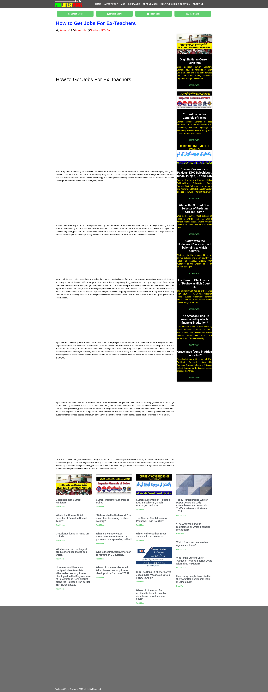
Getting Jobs (150, 4)
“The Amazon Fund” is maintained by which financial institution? (194, 319)
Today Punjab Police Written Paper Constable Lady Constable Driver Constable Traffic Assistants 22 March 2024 (192, 505)
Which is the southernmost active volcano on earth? (151, 535)
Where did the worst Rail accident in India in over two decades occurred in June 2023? (151, 594)
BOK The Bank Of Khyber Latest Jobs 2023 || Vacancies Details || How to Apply (153, 574)
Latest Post (111, 4)
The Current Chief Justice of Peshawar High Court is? (194, 283)
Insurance (134, 4)
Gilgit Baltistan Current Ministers (194, 61)
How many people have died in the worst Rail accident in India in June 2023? (193, 579)
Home (98, 4)
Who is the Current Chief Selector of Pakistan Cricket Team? (194, 208)
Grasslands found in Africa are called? (194, 353)
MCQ (123, 4)
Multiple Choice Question (175, 4)
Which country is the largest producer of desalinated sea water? (71, 552)
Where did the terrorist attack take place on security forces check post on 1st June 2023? (112, 570)
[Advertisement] (115, 55)
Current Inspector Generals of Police (194, 116)
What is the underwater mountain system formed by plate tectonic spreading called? (114, 536)
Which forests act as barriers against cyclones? (192, 544)
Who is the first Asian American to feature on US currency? (113, 553)
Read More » (60, 507)
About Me (198, 4)
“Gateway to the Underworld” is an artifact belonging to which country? (194, 246)
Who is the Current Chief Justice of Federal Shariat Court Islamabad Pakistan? (194, 560)
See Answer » (194, 85)
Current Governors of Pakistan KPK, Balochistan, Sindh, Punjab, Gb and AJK (194, 173)
